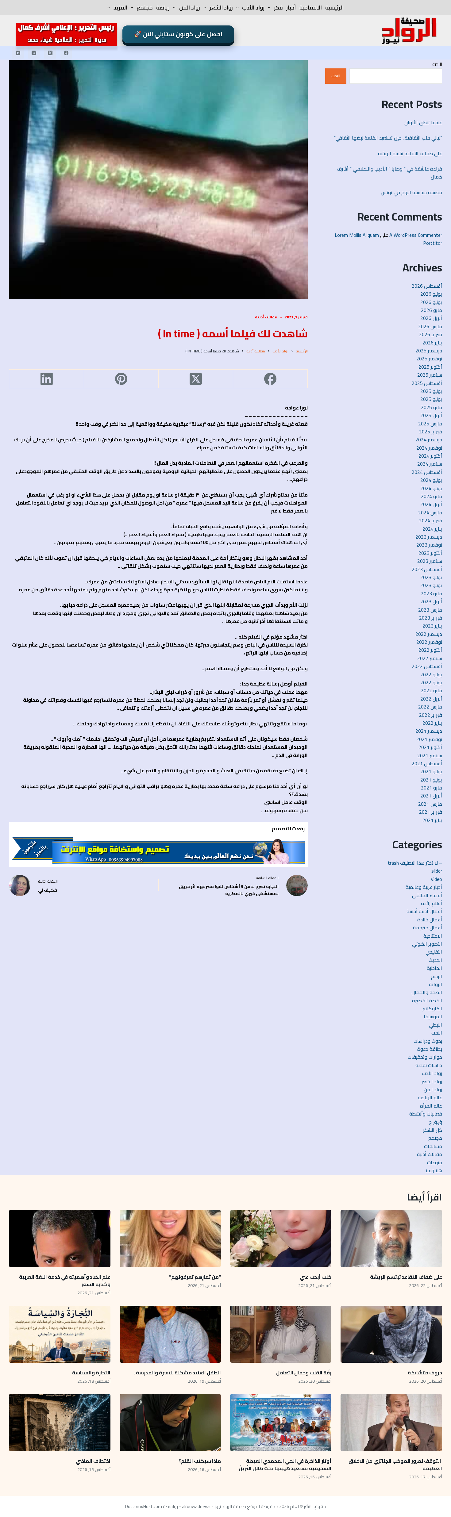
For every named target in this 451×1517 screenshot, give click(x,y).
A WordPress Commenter (415, 235)
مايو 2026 (431, 310)
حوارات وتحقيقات (425, 1057)
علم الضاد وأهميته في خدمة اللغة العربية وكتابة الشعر (64, 1280)
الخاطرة (434, 968)
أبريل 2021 (431, 795)
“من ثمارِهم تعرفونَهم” (195, 1276)
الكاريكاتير (432, 1008)
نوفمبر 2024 (429, 447)
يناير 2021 (432, 820)
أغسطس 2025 (427, 383)
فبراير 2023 (430, 617)
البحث (437, 64)
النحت (436, 1032)
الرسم (436, 976)
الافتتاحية (310, 7)
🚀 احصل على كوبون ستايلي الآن (178, 34)
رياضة (163, 7)
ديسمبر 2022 (428, 634)
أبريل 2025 (431, 415)
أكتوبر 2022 (430, 650)
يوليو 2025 (431, 391)
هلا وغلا (434, 1170)
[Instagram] (34, 53)
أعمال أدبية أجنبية (424, 911)
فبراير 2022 (430, 715)
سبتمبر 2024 (429, 463)
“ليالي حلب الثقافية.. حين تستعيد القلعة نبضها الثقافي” (388, 137)
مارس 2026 (430, 326)
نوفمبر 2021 (429, 739)
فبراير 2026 (430, 334)
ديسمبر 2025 (428, 350)
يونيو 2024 (431, 488)
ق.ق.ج (435, 1122)
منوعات (434, 1162)
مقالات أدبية (266, 317)
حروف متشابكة (425, 1372)
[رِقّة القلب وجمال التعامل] (280, 1334)
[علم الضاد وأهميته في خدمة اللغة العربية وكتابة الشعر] (59, 1238)
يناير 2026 (432, 342)
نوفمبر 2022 (429, 642)
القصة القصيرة (427, 1000)
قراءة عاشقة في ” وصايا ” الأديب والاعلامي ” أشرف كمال (389, 172)
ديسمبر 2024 (428, 439)
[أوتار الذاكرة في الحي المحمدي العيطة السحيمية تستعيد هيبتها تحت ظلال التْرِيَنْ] (280, 1422)
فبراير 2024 (430, 520)
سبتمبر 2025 (429, 374)
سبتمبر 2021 (429, 755)
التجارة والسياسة (91, 1372)
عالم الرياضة (430, 1097)
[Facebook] (66, 53)
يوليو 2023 (431, 577)
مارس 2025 (430, 423)
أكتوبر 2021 (430, 747)
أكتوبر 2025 (430, 366)
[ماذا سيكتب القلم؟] (170, 1422)
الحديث (435, 960)
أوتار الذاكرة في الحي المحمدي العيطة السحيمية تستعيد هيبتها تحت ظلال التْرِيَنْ (285, 1464)
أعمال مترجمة (427, 927)
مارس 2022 (430, 706)
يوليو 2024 (431, 480)
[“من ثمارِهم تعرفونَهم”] (170, 1238)
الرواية (435, 984)
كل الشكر (432, 1130)
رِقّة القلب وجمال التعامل (303, 1372)
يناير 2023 (432, 625)
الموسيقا (433, 1016)
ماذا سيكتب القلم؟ (200, 1460)
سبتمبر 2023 (429, 561)
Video (436, 879)
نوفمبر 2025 (429, 358)
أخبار (291, 7)
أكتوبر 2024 (430, 455)
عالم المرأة (431, 1105)
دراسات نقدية (428, 1065)
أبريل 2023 (431, 601)
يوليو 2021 (431, 771)
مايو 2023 (431, 593)
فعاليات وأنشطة (425, 1113)
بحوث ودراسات (428, 1041)
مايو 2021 (431, 787)
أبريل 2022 (431, 698)
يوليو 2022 (431, 674)
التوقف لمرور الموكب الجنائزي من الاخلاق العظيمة (395, 1464)
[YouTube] (18, 53)
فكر (278, 7)
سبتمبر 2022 (429, 658)
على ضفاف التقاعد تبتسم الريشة (410, 153)
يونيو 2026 (431, 302)
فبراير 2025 (430, 431)
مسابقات (433, 1146)
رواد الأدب (253, 7)
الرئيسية (334, 7)
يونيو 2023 (431, 585)
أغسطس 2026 (427, 285)
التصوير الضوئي (427, 943)
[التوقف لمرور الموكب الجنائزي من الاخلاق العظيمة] (391, 1422)
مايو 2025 (431, 407)
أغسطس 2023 (427, 569)
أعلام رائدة (431, 903)
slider (436, 870)
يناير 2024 (432, 528)
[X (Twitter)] (50, 53)
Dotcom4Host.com (143, 1506)
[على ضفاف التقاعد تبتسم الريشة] (391, 1238)
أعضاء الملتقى (427, 895)
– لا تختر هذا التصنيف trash (415, 862)
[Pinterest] (121, 379)
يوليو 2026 (431, 293)
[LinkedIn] (46, 379)
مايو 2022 (431, 690)
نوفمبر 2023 (429, 544)
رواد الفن (189, 7)
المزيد (120, 7)
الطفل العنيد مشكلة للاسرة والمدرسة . (177, 1372)
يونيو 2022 (431, 682)
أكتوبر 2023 (430, 553)
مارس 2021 (430, 803)
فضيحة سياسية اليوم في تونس (411, 192)
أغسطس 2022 (427, 666)
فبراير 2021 (430, 811)
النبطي (435, 1024)
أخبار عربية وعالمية (424, 887)
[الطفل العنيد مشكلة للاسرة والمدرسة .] (170, 1334)
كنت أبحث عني (315, 1276)
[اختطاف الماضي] (59, 1422)
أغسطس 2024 (427, 472)
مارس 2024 (430, 512)
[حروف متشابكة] (391, 1334)
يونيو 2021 (431, 779)
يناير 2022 (432, 723)
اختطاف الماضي (93, 1460)
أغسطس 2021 (427, 763)
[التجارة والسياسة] (59, 1334)
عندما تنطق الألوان (422, 122)
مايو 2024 (431, 496)
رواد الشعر (221, 7)
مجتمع (145, 7)
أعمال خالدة (429, 919)
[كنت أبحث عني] (280, 1238)
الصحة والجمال (426, 992)
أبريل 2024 (431, 504)
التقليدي (434, 951)
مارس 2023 (430, 609)
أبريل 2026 (431, 318)
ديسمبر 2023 (428, 536)
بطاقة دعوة (429, 1049)
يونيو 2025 (431, 399)
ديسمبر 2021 (428, 730)
